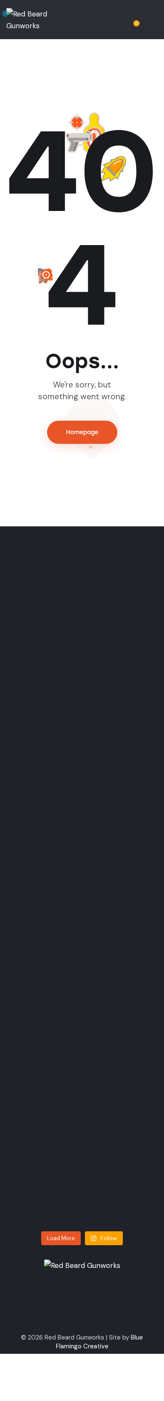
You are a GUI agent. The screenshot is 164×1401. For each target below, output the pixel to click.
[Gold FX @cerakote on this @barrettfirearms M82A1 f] (47, 933)
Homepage (82, 432)
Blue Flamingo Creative (99, 1341)
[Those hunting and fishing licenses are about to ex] (47, 687)
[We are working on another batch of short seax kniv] (117, 921)
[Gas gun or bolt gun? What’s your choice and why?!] (117, 652)
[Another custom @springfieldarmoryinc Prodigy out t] (47, 1126)
